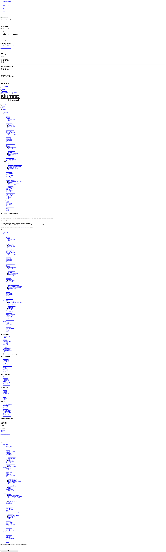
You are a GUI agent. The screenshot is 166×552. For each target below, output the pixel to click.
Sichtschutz (8, 170)
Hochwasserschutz (12, 154)
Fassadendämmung (12, 148)
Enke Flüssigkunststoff (13, 153)
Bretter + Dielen (9, 114)
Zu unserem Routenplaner (6, 48)
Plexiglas (10, 152)
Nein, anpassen (11, 544)
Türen (7, 145)
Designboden (8, 142)
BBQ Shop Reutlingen (10, 180)
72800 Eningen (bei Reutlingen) (7, 45)
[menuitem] (4, 86)
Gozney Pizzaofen (9, 195)
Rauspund (8, 117)
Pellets (9, 155)
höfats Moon (10, 187)
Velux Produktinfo (12, 159)
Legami (7, 210)
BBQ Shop (5, 300)
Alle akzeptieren (4, 544)
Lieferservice (8, 205)
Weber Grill (8, 189)
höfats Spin (10, 186)
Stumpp (4, 321)
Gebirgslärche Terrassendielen (14, 166)
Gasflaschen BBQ (12, 184)
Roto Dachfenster (9, 160)
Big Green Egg (9, 191)
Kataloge (7, 202)
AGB (2, 431)
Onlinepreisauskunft (10, 207)
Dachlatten (8, 118)
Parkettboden (8, 137)
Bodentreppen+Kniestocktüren (14, 149)
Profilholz (8, 127)
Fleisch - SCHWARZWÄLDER (15, 181)
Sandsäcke (13, 275)
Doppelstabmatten (9, 173)
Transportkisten (9, 204)
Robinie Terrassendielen (13, 168)
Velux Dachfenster (10, 158)
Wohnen (5, 255)
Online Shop (5, 112)
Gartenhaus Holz (9, 175)
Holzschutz (8, 133)
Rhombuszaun (9, 172)
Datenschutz (3, 432)
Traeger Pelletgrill (9, 190)
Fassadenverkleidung (10, 130)
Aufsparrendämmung (12, 147)
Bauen (4, 233)
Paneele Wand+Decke (10, 144)
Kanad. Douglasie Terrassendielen (15, 165)
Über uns (7, 201)
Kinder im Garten (9, 177)
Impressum (3, 430)
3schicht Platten (9, 123)
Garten (4, 282)
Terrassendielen (9, 162)
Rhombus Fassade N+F (10, 132)
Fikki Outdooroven (10, 198)
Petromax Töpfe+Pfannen (13, 183)
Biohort (7, 174)
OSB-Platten (8, 121)
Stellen (7, 208)
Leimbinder (8, 120)
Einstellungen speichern (12, 550)
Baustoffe (8, 146)
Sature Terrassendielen (13, 167)
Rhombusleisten (9, 131)
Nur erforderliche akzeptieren (20, 544)
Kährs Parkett (8, 138)
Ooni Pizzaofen (9, 197)
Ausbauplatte (11, 128)
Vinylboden (8, 141)
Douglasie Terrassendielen (13, 163)
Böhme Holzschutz (12, 134)
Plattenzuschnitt (9, 203)
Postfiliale (8, 209)
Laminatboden (9, 140)
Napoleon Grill (9, 188)
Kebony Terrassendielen (13, 169)
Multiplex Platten (11, 126)
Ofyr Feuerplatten (9, 194)
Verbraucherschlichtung (5, 434)
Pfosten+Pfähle (9, 176)
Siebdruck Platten (11, 125)
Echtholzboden (9, 139)
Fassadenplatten (11, 151)
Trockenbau (8, 156)
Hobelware (8, 116)
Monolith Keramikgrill (10, 193)
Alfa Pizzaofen (9, 196)
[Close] (1, 442)
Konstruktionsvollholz (10, 119)
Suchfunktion (23, 227)
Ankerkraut (10, 182)
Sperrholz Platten (9, 124)
